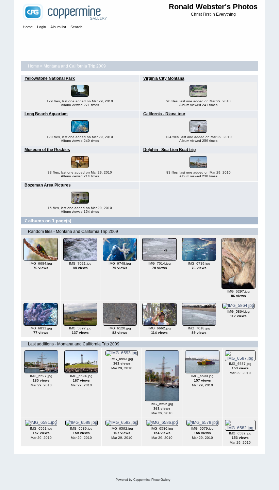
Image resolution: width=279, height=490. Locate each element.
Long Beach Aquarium (46, 114)
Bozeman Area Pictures (47, 185)
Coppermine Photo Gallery (151, 479)
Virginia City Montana (163, 78)
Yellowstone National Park (49, 78)
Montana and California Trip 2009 (75, 66)
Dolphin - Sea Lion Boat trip (169, 149)
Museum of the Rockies (47, 149)
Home (33, 66)
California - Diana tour (164, 114)
